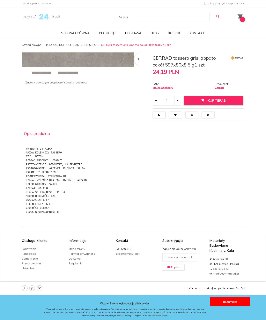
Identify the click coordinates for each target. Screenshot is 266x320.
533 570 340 (220, 268)
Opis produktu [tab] (37, 133)
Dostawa (133, 33)
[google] (32, 288)
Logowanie (29, 249)
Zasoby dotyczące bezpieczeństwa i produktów (56, 82)
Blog (155, 33)
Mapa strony (77, 249)
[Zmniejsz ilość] (156, 100)
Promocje (107, 33)
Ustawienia (29, 268)
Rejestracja (29, 253)
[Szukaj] (217, 16)
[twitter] (39, 288)
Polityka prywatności (82, 253)
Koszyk (174, 33)
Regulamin (75, 263)
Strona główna (75, 33)
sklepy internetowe (224, 288)
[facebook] (25, 288)
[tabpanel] (133, 182)
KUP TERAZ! (217, 100)
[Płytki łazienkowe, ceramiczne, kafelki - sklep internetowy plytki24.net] (41, 17)
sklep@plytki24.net (127, 253)
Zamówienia (30, 258)
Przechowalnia (31, 263)
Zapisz (175, 267)
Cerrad (219, 88)
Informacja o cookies (200, 288)
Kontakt (196, 33)
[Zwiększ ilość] (177, 100)
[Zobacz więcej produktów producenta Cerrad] (237, 57)
